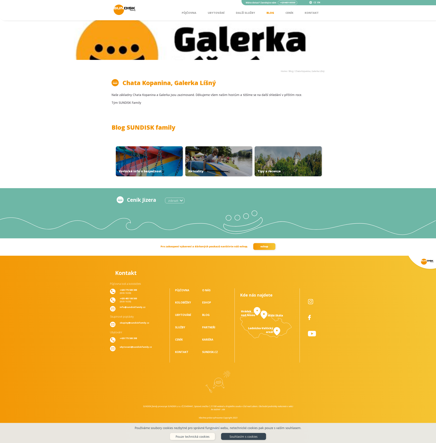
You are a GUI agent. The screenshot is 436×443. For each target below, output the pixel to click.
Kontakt (312, 13)
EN (318, 2)
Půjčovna (189, 13)
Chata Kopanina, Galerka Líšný (309, 71)
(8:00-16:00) (128, 291)
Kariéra (207, 339)
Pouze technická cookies (192, 436)
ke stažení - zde (218, 409)
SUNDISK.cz (210, 352)
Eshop (206, 302)
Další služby (245, 13)
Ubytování (216, 13)
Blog (270, 13)
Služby (180, 327)
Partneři (208, 327)
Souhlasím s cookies (244, 436)
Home (284, 71)
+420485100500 (287, 2)
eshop (264, 246)
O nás (206, 290)
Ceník (289, 13)
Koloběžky (183, 302)
